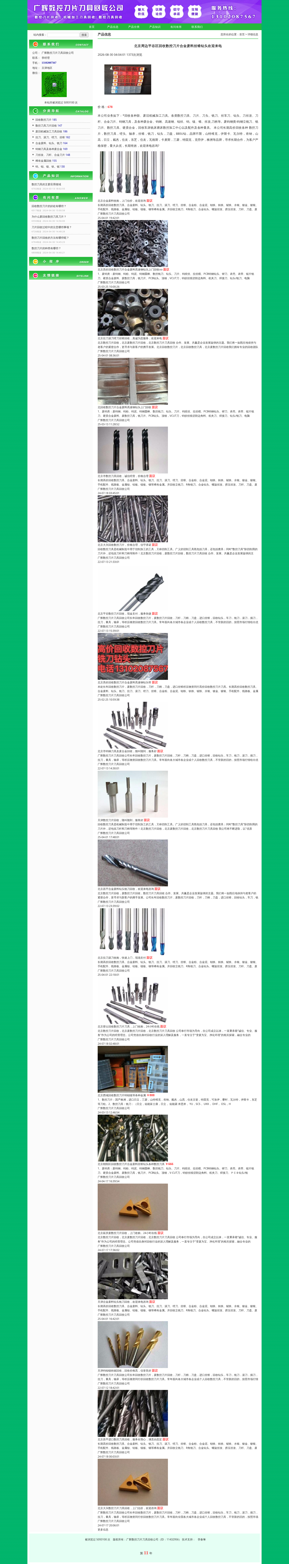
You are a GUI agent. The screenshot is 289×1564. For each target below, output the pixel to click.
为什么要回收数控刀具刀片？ (49, 216)
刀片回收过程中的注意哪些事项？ (52, 227)
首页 (92, 27)
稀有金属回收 (43, 161)
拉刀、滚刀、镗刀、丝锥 (50, 137)
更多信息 (103, 1529)
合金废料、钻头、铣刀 (48, 143)
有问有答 (176, 27)
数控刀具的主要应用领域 (46, 184)
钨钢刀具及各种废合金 (48, 149)
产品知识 (155, 27)
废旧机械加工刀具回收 (48, 131)
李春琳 (202, 1539)
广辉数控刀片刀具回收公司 (114, 213)
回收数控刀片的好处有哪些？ (49, 206)
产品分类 (134, 27)
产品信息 (113, 27)
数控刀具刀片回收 (46, 125)
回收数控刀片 (43, 120)
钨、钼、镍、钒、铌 (47, 166)
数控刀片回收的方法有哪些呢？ (50, 237)
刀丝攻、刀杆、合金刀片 (50, 155)
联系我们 (197, 27)
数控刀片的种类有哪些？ (46, 248)
